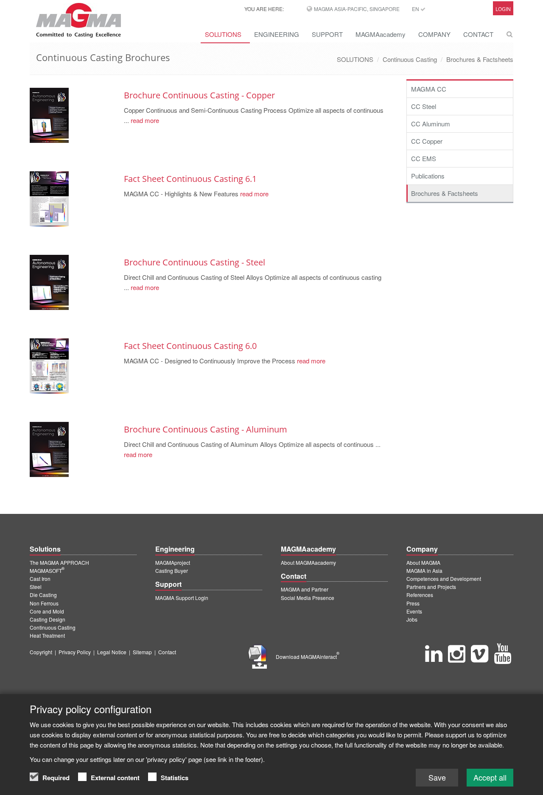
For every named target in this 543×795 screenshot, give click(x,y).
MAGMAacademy (380, 34)
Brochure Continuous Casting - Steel (194, 262)
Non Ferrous (44, 603)
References (419, 594)
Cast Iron (40, 578)
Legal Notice (111, 652)
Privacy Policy (75, 652)
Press (413, 603)
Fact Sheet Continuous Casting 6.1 (190, 178)
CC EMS (423, 158)
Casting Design (47, 619)
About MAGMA (423, 562)
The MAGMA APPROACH (59, 562)
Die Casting (43, 594)
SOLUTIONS (223, 34)
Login (503, 9)
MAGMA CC (428, 88)
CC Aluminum (430, 123)
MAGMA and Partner (304, 589)
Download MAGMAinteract (307, 656)
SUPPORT (327, 34)
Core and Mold (47, 611)
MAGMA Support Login (181, 597)
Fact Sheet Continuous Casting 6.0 (190, 345)
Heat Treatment (47, 635)
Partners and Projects (431, 586)
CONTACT (478, 34)
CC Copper (426, 141)
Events (414, 611)
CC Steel (423, 106)
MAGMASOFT (47, 570)
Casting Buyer (171, 570)
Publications (428, 175)
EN (416, 8)
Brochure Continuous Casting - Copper (199, 95)
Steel (36, 586)
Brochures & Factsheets (479, 59)
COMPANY (434, 34)
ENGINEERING (276, 34)
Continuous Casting (410, 59)
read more (144, 120)
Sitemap (142, 652)
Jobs (411, 619)
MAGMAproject (172, 562)
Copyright (41, 652)
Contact (167, 652)
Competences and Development (443, 578)
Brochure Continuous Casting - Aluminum (205, 429)
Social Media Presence (307, 597)
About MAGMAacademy (308, 562)
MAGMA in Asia (424, 570)
